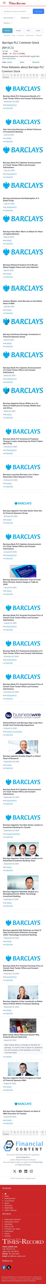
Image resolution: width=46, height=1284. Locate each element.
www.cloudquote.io (23, 1157)
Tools (38, 30)
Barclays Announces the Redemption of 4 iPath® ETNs (21, 199)
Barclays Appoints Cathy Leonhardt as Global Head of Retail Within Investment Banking (22, 1002)
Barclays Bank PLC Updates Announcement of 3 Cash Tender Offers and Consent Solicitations (22, 370)
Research (35, 62)
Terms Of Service (24, 1165)
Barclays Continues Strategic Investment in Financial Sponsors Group (22, 335)
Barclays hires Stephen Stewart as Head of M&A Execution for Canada (21, 1112)
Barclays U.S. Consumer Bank (14, 731)
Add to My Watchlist (8, 59)
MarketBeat (8, 1056)
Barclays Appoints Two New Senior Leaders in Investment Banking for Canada (23, 826)
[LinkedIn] (25, 1171)
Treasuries (39, 35)
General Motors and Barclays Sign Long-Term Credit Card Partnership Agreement (23, 724)
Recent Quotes (8, 18)
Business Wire (9, 108)
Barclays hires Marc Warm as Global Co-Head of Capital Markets (23, 232)
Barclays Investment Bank (13, 834)
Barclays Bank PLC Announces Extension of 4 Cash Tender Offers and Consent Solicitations (23, 652)
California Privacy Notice (24, 1279)
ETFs (28, 30)
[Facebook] (20, 1171)
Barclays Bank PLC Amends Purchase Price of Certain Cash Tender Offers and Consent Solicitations (23, 617)
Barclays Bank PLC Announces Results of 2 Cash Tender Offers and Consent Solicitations (23, 97)
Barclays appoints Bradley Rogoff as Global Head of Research (22, 757)
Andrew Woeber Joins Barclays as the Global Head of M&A (22, 302)
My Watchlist (25, 18)
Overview (7, 35)
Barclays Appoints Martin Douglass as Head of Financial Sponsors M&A (22, 1079)
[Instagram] (31, 1171)
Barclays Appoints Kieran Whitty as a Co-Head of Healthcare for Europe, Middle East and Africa (22, 405)
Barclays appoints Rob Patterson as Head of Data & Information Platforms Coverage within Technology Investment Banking (22, 932)
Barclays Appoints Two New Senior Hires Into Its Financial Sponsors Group (22, 512)
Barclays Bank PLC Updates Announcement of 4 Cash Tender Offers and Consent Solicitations (22, 546)
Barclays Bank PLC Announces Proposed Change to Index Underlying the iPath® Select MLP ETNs (23, 441)
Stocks (18, 30)
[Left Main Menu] (4, 3)
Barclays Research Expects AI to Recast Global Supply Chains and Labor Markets (20, 266)
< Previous (6, 76)
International (30, 35)
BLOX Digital (32, 1281)
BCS (10, 48)
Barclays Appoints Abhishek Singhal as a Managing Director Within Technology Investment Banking (20, 893)
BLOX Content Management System (17, 1281)
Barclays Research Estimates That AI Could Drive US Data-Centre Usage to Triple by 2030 (22, 582)
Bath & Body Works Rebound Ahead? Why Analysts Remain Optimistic (21, 1036)
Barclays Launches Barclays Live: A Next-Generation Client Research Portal (21, 475)
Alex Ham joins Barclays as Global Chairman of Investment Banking (22, 130)
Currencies (20, 35)
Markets (7, 30)
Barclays (9, 138)
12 (42, 75)
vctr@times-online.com (16, 1256)
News (13, 35)
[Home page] (23, 1241)
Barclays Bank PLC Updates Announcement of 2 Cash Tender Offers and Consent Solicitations (22, 165)
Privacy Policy (38, 1162)
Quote (9, 62)
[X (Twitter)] (14, 1171)
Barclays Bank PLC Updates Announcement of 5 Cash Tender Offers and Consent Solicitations (22, 791)
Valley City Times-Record (17, 1277)
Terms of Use (5, 1279)
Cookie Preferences (37, 1279)
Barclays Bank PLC (11, 105)
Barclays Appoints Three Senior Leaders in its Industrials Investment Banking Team (22, 859)
